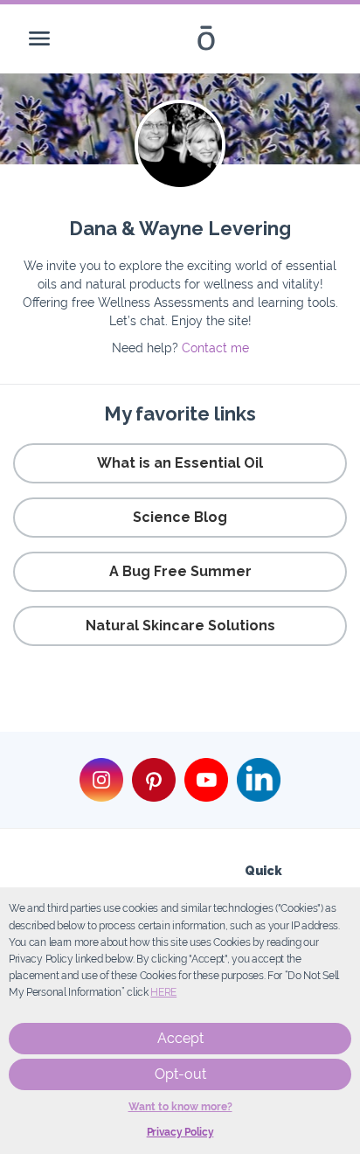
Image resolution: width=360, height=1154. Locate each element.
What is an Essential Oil (180, 463)
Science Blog (180, 517)
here (163, 992)
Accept (180, 1038)
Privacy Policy (180, 1132)
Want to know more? (180, 1107)
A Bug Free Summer (180, 571)
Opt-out (180, 1074)
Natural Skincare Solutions (180, 625)
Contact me (215, 348)
